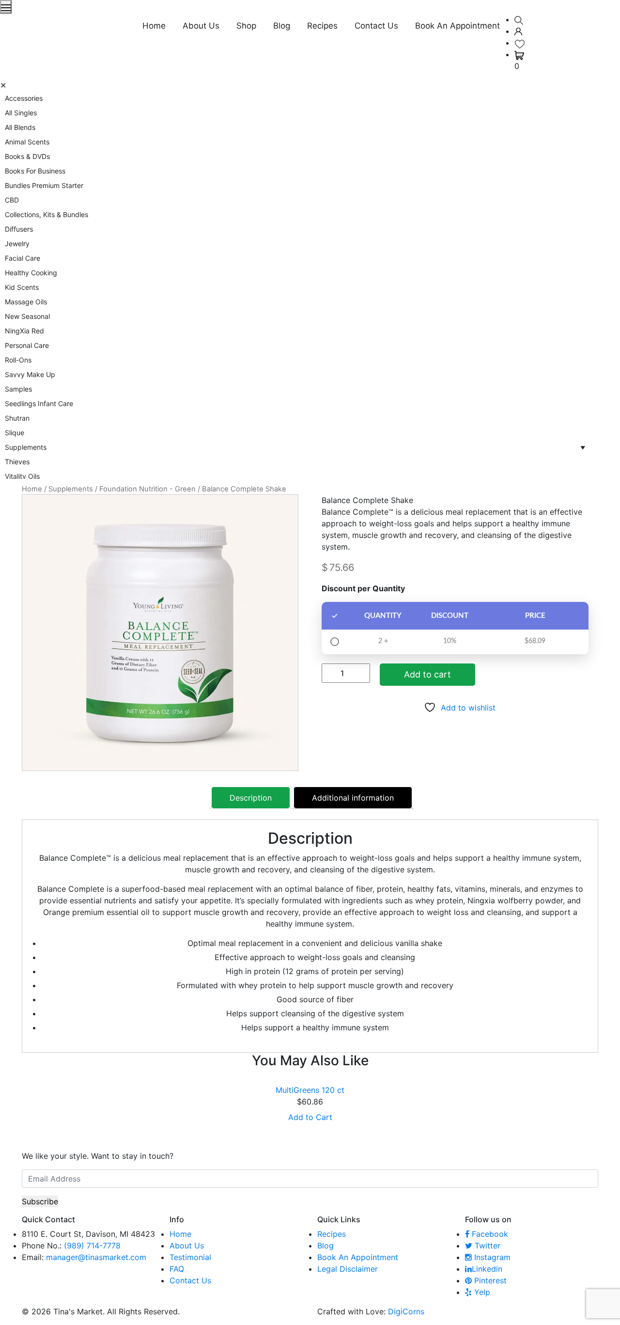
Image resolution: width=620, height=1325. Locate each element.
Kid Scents (22, 287)
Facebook (488, 1234)
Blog (281, 26)
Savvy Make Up (30, 374)
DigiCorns (406, 1311)
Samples (18, 389)
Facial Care (22, 258)
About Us (201, 26)
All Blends (20, 127)
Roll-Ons (18, 360)
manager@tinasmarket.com (96, 1257)
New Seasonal (27, 316)
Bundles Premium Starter (44, 185)
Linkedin (487, 1269)
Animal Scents (27, 142)
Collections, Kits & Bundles (46, 214)
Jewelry (17, 243)
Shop (246, 26)
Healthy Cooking (31, 272)
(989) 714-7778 (92, 1245)
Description (251, 798)
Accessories (24, 98)
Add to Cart (310, 1117)
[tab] (250, 798)
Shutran (17, 418)
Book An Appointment (457, 26)
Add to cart (427, 674)
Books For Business (35, 171)
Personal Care (27, 345)
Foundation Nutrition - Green (147, 489)
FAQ (177, 1269)
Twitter (486, 1245)
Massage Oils (26, 302)
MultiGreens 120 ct (310, 1090)
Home (154, 26)
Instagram (491, 1257)
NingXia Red (24, 331)
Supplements (70, 489)
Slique (14, 432)
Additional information (353, 798)
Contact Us (376, 26)
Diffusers (19, 229)
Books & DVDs (27, 156)
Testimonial (190, 1257)
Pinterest (489, 1280)
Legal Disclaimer (347, 1269)
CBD (12, 200)
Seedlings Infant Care (39, 403)
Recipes (322, 26)
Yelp (481, 1292)
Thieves (17, 461)
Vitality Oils (22, 476)
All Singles (21, 113)
